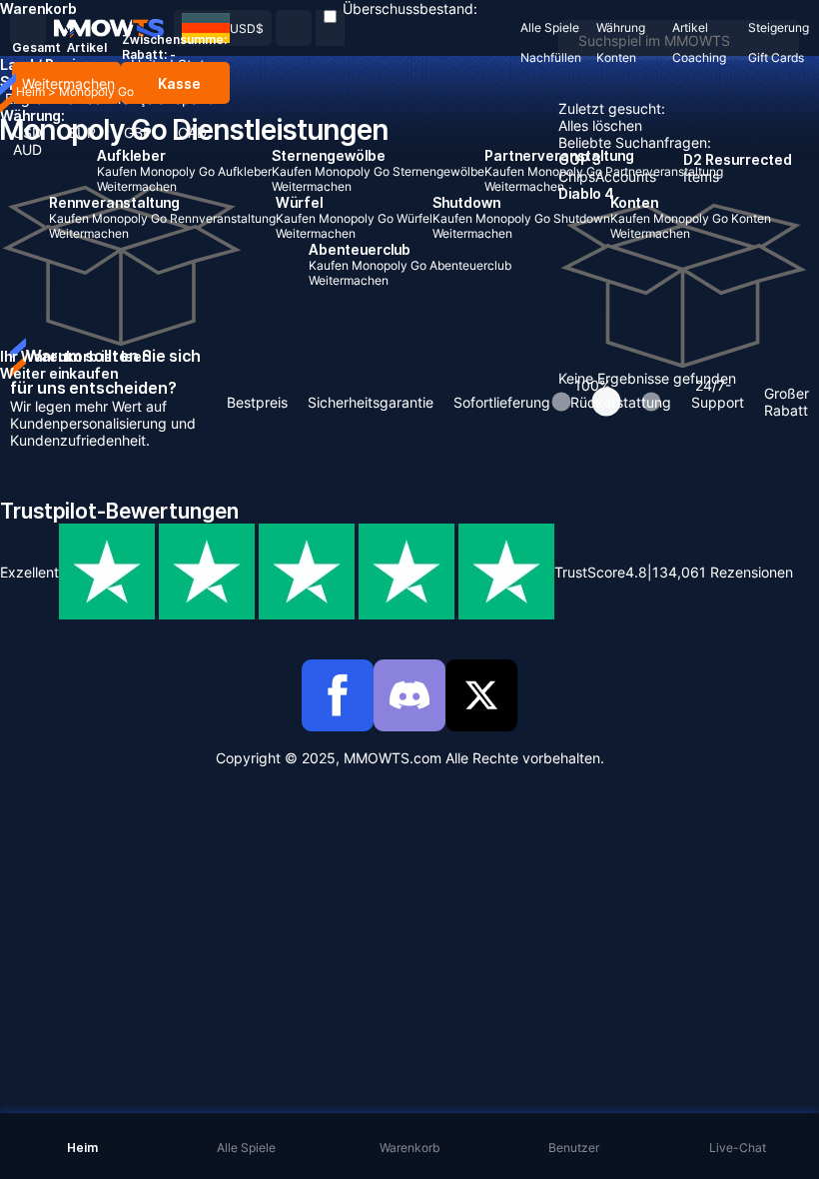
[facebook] (338, 695)
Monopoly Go (96, 91)
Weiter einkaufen (59, 373)
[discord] (409, 695)
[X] (481, 695)
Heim (30, 91)
